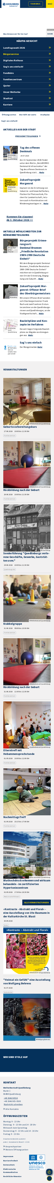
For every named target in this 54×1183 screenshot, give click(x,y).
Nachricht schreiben (13, 1104)
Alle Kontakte (12, 1109)
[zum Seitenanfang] (49, 1178)
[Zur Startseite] (10, 5)
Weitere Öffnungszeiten (17, 1149)
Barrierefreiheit (10, 1160)
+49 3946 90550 (10, 1098)
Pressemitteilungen (26, 136)
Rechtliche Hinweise (12, 1176)
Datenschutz (9, 1165)
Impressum (8, 1156)
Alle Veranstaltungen (36, 902)
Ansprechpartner (13, 1146)
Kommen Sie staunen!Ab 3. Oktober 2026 (20, 218)
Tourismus (35, 4)
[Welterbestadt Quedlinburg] (27, 1096)
